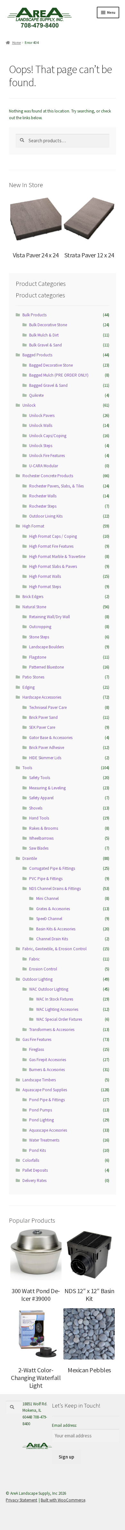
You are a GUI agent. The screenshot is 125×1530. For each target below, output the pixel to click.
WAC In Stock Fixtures (54, 999)
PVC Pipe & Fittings (46, 878)
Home (16, 42)
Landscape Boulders (46, 647)
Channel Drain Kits (52, 939)
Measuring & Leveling (47, 788)
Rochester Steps (42, 506)
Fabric (34, 959)
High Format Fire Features (51, 546)
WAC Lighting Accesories (57, 1009)
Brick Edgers (32, 596)
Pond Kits (37, 1150)
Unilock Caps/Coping (47, 435)
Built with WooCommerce (63, 1500)
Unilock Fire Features (47, 455)
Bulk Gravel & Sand (45, 345)
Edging (28, 687)
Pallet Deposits (35, 1170)
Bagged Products (37, 355)
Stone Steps (39, 637)
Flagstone (37, 657)
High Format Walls (45, 576)
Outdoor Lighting (37, 979)
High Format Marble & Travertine (57, 556)
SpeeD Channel (49, 918)
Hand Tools (39, 818)
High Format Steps (45, 586)
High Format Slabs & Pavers (53, 566)
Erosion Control (43, 969)
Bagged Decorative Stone (51, 365)
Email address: (64, 1425)
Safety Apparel (41, 798)
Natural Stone (34, 607)
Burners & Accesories (47, 1069)
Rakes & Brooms (43, 828)
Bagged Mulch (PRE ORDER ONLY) (58, 375)
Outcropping (40, 626)
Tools (27, 767)
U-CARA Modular (43, 466)
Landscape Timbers (39, 1080)
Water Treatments (44, 1140)
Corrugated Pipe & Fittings (52, 868)
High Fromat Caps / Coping (53, 536)
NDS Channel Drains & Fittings (55, 888)
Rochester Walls (42, 496)
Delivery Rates (34, 1180)
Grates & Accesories (53, 908)
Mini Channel (47, 898)
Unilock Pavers (41, 415)
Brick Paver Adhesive (46, 747)
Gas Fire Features (36, 1039)
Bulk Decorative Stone (48, 325)
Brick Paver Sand (43, 717)
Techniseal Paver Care (48, 707)
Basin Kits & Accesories (55, 929)
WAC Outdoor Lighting (48, 989)
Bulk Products (34, 315)
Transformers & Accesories (51, 1029)
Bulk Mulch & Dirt (44, 335)
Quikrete (36, 395)
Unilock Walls (40, 425)
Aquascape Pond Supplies (44, 1090)
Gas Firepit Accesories (47, 1059)
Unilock (29, 405)
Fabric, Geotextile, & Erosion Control (54, 949)
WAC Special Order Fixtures (59, 1019)
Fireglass (36, 1049)
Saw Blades (38, 848)
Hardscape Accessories (41, 697)
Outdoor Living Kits (46, 516)
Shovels (35, 808)
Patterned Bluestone (46, 667)
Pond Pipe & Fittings (47, 1099)
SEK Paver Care (42, 727)
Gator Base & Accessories (50, 737)
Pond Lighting (41, 1120)
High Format (33, 526)
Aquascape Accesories (48, 1130)
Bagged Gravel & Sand (48, 385)
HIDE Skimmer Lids (45, 758)
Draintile (29, 858)
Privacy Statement (21, 1500)
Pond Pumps (40, 1110)
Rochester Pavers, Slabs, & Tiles (56, 486)
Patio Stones (33, 677)
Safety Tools (39, 777)
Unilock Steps (40, 445)
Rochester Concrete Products (47, 475)
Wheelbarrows (41, 838)
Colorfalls (30, 1160)
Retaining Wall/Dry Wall (49, 616)
